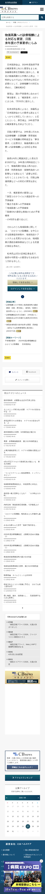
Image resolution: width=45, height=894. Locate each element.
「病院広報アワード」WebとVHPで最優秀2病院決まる (22, 644)
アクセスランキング (23, 778)
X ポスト (24, 52)
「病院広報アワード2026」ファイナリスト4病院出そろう (22, 634)
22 (38, 821)
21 (33, 821)
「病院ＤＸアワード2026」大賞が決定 (22, 661)
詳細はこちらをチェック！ (22, 767)
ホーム (8, 22)
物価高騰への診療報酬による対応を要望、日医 (22, 26)
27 (13, 806)
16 (8, 821)
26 (8, 806)
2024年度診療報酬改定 (27, 341)
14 (33, 816)
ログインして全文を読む (22, 289)
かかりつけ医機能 (12, 344)
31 (33, 806)
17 (13, 821)
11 (18, 816)
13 (28, 816)
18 (18, 821)
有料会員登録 (12, 2)
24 (13, 826)
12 (23, 816)
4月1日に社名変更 (15, 653)
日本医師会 (26, 344)
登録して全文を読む (22, 282)
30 (28, 806)
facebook (32, 372)
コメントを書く (23, 380)
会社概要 (6, 850)
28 (18, 806)
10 (13, 816)
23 (8, 826)
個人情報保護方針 (32, 850)
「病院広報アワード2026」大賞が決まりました (22, 624)
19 (23, 821)
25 (18, 826)
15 (38, 816)
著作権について (9, 855)
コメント (15, 372)
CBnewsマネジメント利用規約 (33, 856)
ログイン (34, 2)
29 (23, 806)
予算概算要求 (10, 341)
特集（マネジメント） (20, 22)
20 (28, 821)
